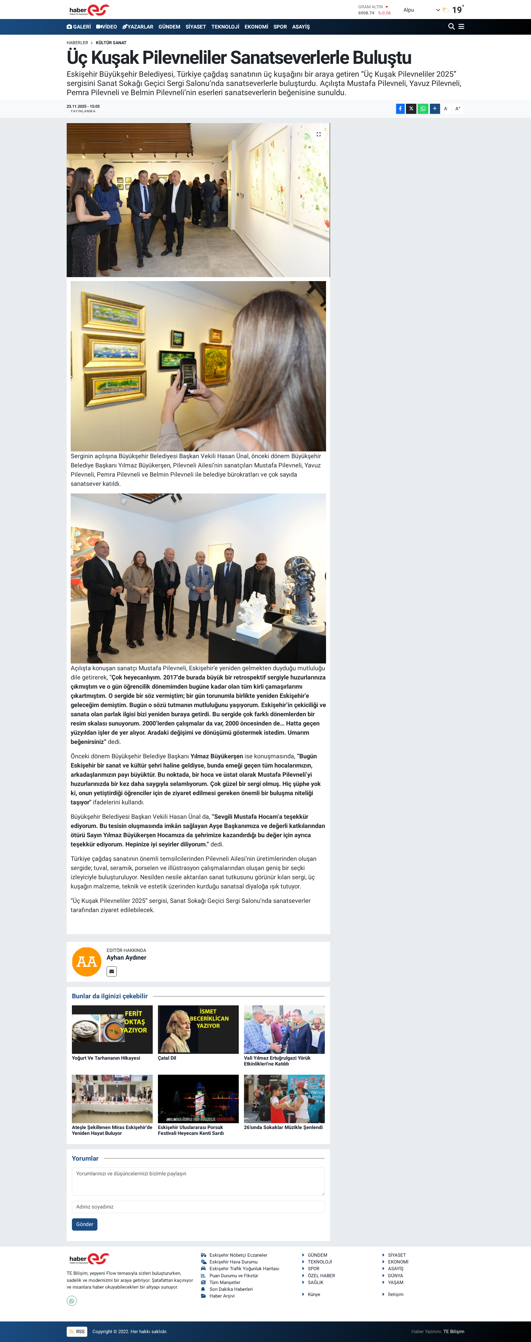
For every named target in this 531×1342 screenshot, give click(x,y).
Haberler (77, 42)
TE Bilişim (453, 1331)
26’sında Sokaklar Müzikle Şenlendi (283, 1127)
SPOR (280, 27)
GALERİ (82, 27)
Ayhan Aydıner (126, 957)
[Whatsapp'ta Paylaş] (423, 109)
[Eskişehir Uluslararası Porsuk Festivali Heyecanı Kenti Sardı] (198, 1098)
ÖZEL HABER (321, 1275)
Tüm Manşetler (225, 1282)
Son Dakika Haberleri (231, 1289)
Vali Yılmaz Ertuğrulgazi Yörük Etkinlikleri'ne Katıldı (277, 1061)
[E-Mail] (112, 971)
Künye (314, 1294)
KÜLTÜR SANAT (111, 42)
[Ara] (452, 26)
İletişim (395, 1294)
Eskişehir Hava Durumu (234, 1262)
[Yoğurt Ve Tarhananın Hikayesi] (112, 1029)
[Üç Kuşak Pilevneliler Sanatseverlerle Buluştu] (198, 200)
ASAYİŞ (301, 27)
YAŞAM (395, 1282)
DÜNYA (395, 1275)
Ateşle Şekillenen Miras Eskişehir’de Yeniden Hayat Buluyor (112, 1130)
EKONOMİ (256, 27)
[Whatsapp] (72, 1301)
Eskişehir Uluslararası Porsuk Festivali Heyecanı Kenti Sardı (191, 1130)
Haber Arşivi (222, 1296)
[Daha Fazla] (435, 109)
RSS (80, 1331)
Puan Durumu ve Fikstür (234, 1275)
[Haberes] (90, 9)
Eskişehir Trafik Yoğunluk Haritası (244, 1268)
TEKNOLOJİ (225, 27)
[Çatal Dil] (198, 1029)
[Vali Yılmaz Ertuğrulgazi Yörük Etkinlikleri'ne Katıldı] (284, 1029)
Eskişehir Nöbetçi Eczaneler (238, 1255)
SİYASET (196, 27)
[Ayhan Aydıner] (86, 961)
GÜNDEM (169, 27)
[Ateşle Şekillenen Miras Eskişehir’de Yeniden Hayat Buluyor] (112, 1098)
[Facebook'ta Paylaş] (400, 109)
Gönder (84, 1224)
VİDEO (109, 27)
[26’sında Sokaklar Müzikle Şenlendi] (284, 1098)
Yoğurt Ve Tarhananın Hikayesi (106, 1058)
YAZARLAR (140, 27)
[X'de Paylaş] (411, 109)
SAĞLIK (315, 1282)
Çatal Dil (167, 1058)
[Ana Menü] (460, 26)
